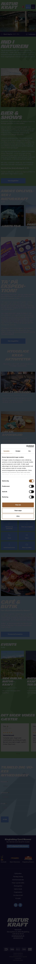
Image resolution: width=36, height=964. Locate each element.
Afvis (18, 516)
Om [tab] (29, 451)
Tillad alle (18, 505)
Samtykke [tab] (6, 451)
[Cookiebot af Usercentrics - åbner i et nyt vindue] (26, 446)
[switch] (31, 486)
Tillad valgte (18, 510)
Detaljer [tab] (18, 451)
